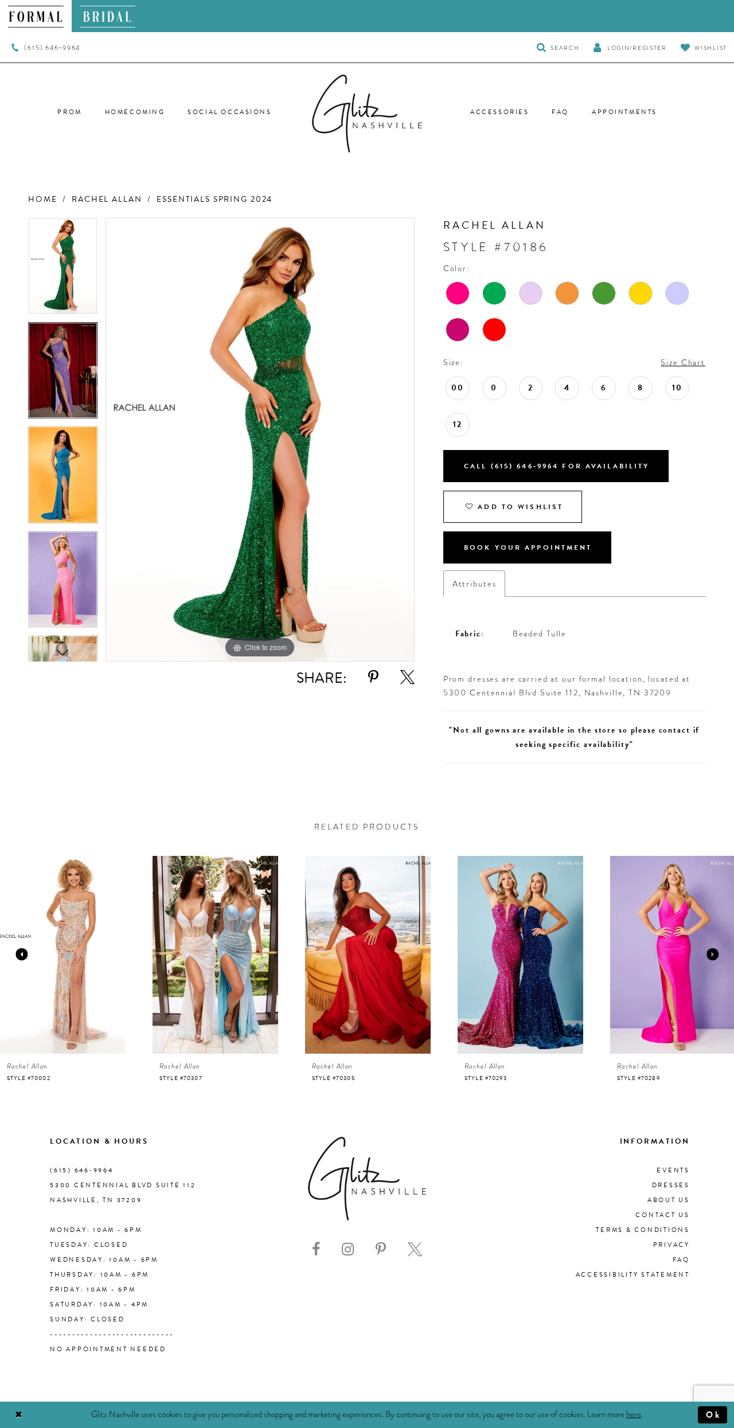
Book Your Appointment (528, 547)
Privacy (671, 1245)
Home (42, 199)
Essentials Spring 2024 (214, 199)
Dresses (671, 1185)
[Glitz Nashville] (367, 113)
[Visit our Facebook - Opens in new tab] (316, 1249)
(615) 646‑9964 (82, 1170)
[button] (629, 47)
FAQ (681, 1260)
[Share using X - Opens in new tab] (407, 677)
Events (673, 1170)
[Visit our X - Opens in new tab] (415, 1249)
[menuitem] (36, 16)
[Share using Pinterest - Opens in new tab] (373, 677)
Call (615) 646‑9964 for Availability (557, 466)
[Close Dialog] (18, 1415)
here (633, 1414)
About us (668, 1200)
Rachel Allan (107, 199)
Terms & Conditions (643, 1230)
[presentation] (63, 954)
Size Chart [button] (683, 362)
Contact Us (662, 1215)
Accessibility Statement (633, 1275)
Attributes (474, 583)
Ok (713, 1415)
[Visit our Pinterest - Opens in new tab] (381, 1249)
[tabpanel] (62, 270)
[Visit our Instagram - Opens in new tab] (348, 1249)
